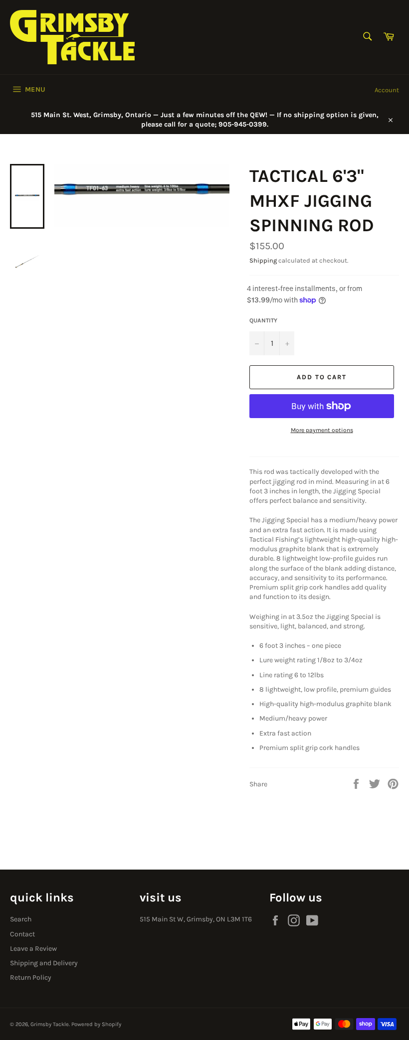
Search (20, 919)
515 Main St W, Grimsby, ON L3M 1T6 (196, 919)
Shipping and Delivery (44, 963)
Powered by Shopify (96, 1024)
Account (387, 90)
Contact (22, 934)
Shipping (263, 260)
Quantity (263, 320)
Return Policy (30, 977)
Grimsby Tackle (49, 1024)
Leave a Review (33, 948)
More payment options (322, 430)
